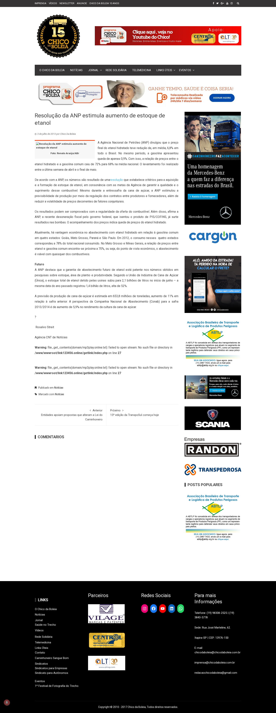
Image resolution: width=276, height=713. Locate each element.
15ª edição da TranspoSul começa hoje (134, 413)
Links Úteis (164, 70)
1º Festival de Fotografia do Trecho (56, 686)
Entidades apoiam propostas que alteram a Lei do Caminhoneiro (72, 415)
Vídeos (39, 630)
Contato (40, 652)
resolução (116, 180)
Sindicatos (41, 663)
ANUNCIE (82, 3)
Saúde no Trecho (45, 624)
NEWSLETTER (67, 3)
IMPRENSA (40, 3)
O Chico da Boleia (52, 70)
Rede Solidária (116, 70)
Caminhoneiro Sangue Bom (52, 658)
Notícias (76, 70)
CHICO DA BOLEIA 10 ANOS (104, 3)
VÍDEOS (53, 3)
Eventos (185, 70)
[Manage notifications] (7, 702)
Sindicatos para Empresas (51, 668)
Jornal (93, 70)
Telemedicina (141, 70)
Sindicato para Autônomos (51, 673)
